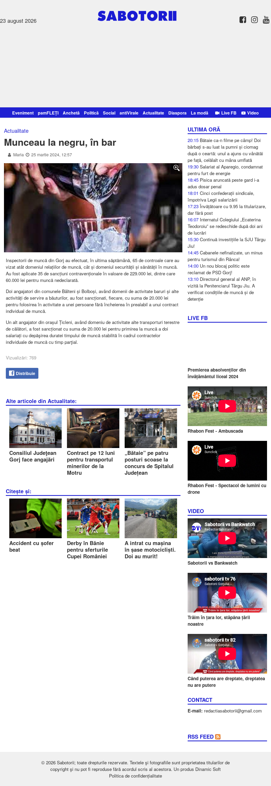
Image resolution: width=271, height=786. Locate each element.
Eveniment (23, 113)
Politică (91, 113)
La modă (199, 113)
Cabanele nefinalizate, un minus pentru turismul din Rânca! (225, 255)
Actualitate (153, 113)
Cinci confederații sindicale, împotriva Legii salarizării (221, 196)
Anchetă (71, 113)
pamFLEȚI (48, 113)
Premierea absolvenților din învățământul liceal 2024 (217, 373)
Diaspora (177, 113)
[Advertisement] (135, 65)
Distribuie (25, 373)
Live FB (228, 113)
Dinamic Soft (208, 769)
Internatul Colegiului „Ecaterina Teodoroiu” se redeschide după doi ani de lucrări (225, 226)
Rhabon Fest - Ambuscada (215, 431)
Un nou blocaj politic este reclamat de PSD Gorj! (219, 269)
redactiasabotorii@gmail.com (233, 710)
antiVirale (129, 113)
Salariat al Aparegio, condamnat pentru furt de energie (225, 169)
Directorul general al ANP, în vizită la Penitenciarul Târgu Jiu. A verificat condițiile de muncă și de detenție (222, 289)
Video (252, 113)
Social (109, 113)
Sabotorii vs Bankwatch (212, 563)
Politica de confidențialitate (135, 775)
